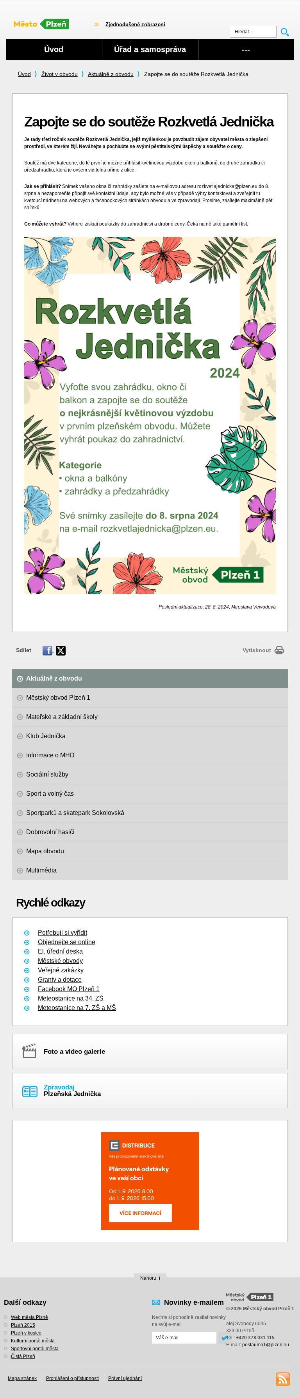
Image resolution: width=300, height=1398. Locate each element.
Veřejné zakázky (61, 970)
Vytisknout (257, 650)
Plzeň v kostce (26, 1333)
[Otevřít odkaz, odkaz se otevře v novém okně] (48, 650)
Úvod (24, 74)
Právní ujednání (125, 1378)
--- (246, 49)
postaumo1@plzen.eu (265, 1344)
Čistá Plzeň (23, 1356)
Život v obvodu (59, 74)
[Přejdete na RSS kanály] (282, 1379)
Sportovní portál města (35, 1348)
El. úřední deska (60, 951)
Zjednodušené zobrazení (135, 24)
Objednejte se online (66, 942)
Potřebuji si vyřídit (62, 932)
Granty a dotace (60, 979)
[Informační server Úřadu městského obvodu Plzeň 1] (45, 23)
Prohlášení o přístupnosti (72, 1378)
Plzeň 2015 (23, 1325)
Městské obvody (60, 960)
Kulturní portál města (33, 1341)
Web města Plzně (29, 1317)
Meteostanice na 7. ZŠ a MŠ (77, 1007)
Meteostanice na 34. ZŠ (71, 998)
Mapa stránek (22, 1378)
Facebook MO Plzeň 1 (69, 989)
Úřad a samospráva (150, 49)
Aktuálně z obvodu (111, 74)
